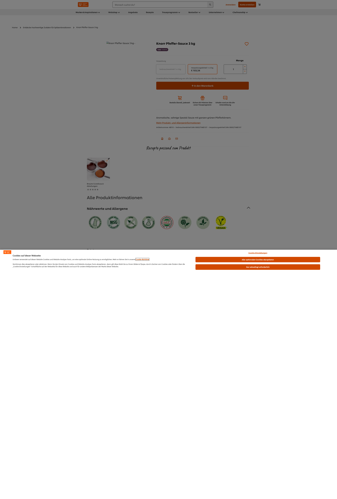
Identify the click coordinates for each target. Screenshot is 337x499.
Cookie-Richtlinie (142, 259)
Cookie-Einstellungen (257, 253)
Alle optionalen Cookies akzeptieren (258, 259)
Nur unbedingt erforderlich (257, 267)
